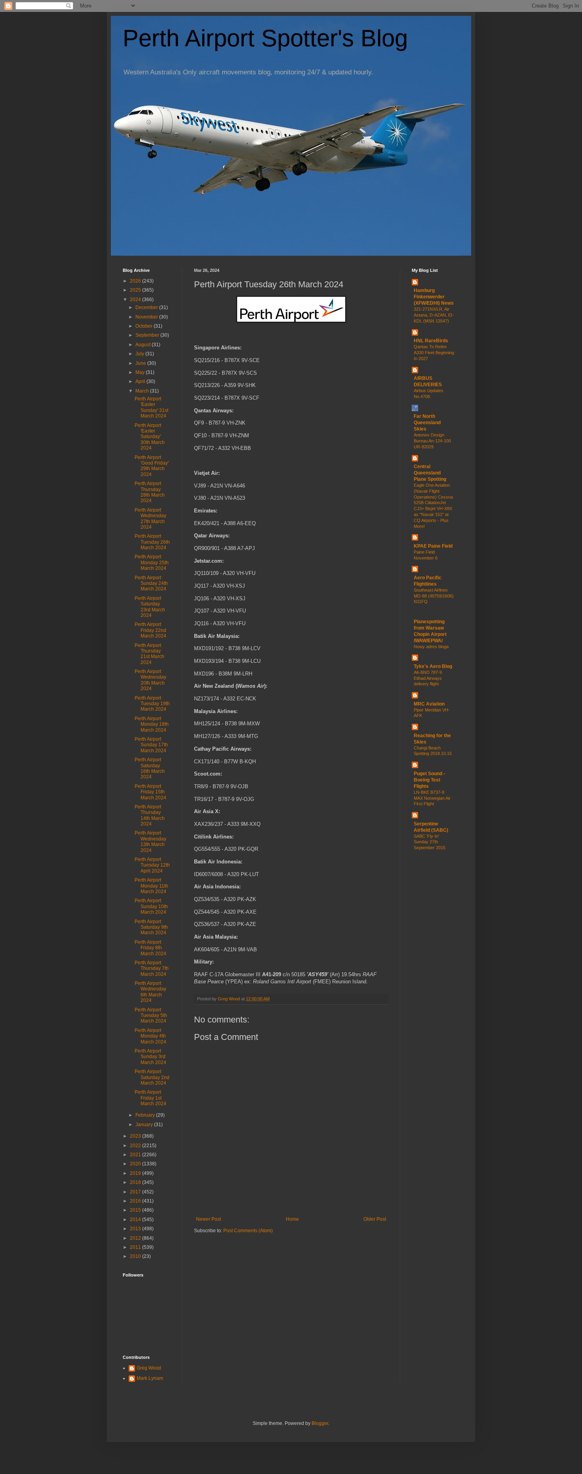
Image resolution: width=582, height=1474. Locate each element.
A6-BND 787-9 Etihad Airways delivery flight (428, 678)
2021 (136, 1154)
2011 (136, 1247)
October (144, 326)
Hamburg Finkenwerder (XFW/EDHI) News (434, 297)
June (141, 363)
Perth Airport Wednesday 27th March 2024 (150, 518)
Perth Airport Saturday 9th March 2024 (151, 927)
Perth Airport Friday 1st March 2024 (150, 1097)
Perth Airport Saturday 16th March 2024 (150, 768)
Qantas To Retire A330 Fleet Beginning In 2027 (434, 352)
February (145, 1115)
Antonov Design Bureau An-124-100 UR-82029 (432, 441)
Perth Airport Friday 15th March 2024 (150, 792)
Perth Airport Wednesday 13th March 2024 (150, 841)
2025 (136, 290)
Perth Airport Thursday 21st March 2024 (149, 654)
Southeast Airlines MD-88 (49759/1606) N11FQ (434, 596)
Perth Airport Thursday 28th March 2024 (150, 492)
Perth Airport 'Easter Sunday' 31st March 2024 (151, 407)
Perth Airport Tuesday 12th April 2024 (152, 865)
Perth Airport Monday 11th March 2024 (151, 885)
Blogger (320, 1423)
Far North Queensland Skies (427, 423)
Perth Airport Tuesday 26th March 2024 (152, 541)
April (140, 381)
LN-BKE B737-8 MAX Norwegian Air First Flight (432, 798)
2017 (136, 1192)
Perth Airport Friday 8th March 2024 (150, 947)
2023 (136, 1136)
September (147, 335)
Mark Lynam (150, 1378)
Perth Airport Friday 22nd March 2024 (150, 630)
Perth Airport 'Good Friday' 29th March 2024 (152, 466)
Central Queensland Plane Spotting (430, 473)
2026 (136, 281)
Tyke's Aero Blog (433, 666)
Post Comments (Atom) (248, 1230)
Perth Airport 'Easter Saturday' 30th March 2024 (150, 437)
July (140, 354)
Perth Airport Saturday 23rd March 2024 (150, 607)
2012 (136, 1238)
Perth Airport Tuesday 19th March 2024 (152, 703)
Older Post (374, 1219)
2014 (136, 1219)
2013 (136, 1228)
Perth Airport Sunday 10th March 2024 (151, 906)
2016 (136, 1201)
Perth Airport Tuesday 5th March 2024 (151, 1015)
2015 (136, 1210)
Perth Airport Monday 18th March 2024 (152, 724)
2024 (136, 299)
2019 (136, 1173)
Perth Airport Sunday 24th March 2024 (151, 583)
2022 (136, 1145)
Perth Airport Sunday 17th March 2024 (151, 744)
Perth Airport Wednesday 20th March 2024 (150, 680)
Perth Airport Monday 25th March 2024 (152, 562)
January (144, 1124)
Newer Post (208, 1219)
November (147, 317)
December (147, 307)
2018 (136, 1182)
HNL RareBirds (431, 340)
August (143, 344)
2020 (136, 1164)
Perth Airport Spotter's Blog (265, 38)
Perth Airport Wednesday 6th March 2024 (150, 992)
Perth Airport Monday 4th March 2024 (150, 1036)
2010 (136, 1256)
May (140, 372)
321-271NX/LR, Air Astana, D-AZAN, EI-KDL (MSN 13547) (434, 315)
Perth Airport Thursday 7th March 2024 (152, 968)
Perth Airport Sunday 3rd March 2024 (150, 1056)
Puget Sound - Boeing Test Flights (429, 780)
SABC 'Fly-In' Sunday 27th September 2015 (429, 842)
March (142, 391)
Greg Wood (149, 1368)
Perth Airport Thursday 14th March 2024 (150, 815)
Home (292, 1219)
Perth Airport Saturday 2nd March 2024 (152, 1077)
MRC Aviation (429, 704)
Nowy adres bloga (431, 646)
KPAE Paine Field (433, 546)
